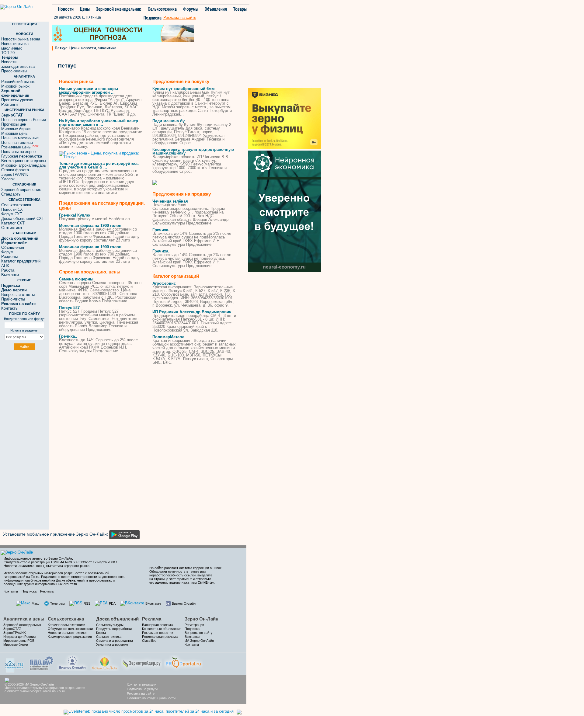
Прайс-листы (13, 299)
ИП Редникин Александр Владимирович (191, 312)
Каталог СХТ (13, 223)
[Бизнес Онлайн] (72, 662)
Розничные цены (19, 147)
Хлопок (8, 179)
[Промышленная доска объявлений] (42, 663)
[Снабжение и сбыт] (14, 663)
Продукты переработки (114, 629)
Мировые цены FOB (18, 640)
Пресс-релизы (14, 71)
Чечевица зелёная (170, 201)
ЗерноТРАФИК (14, 174)
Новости (66, 9)
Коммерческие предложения (70, 636)
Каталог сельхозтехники (66, 625)
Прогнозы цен (13, 124)
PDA (112, 603)
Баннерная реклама (157, 625)
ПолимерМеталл (168, 337)
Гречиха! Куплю (74, 215)
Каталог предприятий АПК (20, 263)
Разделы (9, 256)
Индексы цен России (19, 636)
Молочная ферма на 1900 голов (90, 225)
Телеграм (57, 603)
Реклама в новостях (157, 632)
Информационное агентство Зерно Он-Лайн (38, 558)
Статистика (11, 227)
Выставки (10, 275)
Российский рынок (18, 81)
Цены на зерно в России (23, 119)
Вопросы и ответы (18, 294)
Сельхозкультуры (109, 625)
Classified (149, 640)
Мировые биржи (15, 129)
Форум (7, 252)
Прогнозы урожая (17, 100)
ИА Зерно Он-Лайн (199, 640)
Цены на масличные (20, 138)
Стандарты (11, 194)
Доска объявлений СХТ (22, 218)
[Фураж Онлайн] (105, 662)
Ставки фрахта (15, 170)
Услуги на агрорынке (112, 644)
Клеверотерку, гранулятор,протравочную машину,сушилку (193, 151)
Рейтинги (9, 104)
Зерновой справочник (21, 189)
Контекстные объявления (161, 629)
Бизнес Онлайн (184, 603)
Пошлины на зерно (18, 151)
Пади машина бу (168, 121)
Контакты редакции (141, 684)
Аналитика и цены (23, 618)
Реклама (47, 591)
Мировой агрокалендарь (23, 165)
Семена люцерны (76, 279)
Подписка (153, 18)
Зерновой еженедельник (118, 9)
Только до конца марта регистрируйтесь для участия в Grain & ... (99, 165)
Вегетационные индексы (23, 160)
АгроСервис (164, 283)
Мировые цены (14, 133)
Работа (7, 270)
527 (69, 307)
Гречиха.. (68, 336)
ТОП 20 (8, 52)
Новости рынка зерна (20, 39)
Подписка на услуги (142, 689)
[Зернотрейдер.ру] (141, 662)
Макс (36, 603)
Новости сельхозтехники (67, 632)
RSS (87, 603)
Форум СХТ (11, 214)
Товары (240, 9)
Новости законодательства (18, 64)
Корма (101, 632)
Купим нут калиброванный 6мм (183, 88)
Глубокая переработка (21, 156)
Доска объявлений (117, 618)
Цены (85, 9)
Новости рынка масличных (15, 45)
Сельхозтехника (162, 9)
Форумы (190, 9)
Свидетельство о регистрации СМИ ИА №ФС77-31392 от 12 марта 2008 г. (61, 562)
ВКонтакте (153, 603)
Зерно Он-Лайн (201, 618)
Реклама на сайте (141, 693)
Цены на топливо (17, 142)
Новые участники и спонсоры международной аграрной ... (88, 90)
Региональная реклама (160, 636)
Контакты (9, 308)
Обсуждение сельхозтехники (70, 629)
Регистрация (194, 625)
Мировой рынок (15, 86)
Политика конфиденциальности (151, 698)
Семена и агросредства (114, 640)
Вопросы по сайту (199, 632)
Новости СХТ (13, 209)
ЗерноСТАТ (12, 629)
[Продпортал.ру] (183, 662)
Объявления (216, 9)
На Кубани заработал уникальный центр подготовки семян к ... (98, 123)
